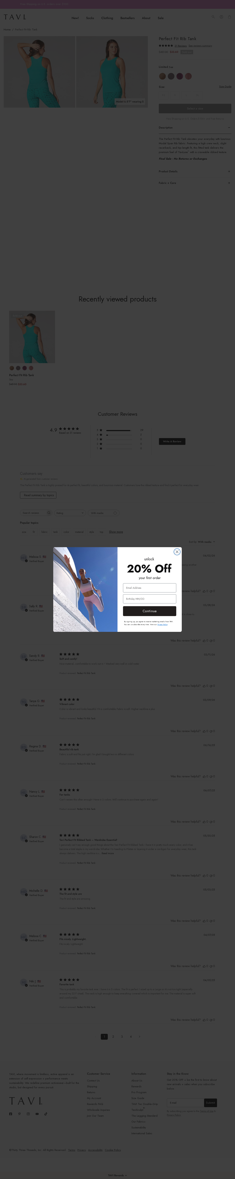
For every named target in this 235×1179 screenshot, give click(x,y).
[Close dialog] (177, 552)
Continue (150, 611)
